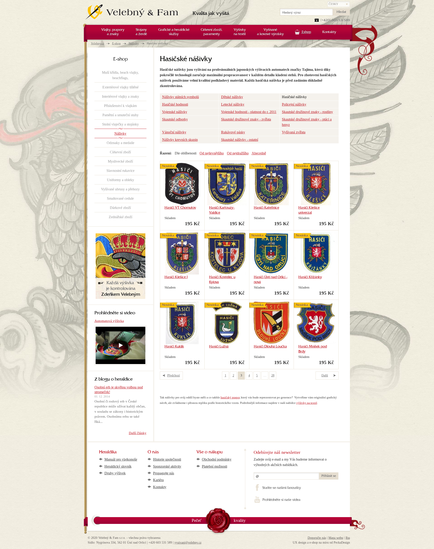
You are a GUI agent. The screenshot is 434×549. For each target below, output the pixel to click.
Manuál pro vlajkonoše (120, 459)
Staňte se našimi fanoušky (281, 488)
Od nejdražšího (238, 153)
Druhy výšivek (115, 473)
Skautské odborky (175, 119)
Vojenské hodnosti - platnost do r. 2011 (248, 112)
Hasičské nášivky (294, 97)
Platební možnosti (214, 466)
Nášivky (134, 43)
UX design (299, 542)
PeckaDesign (342, 542)
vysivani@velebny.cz (188, 542)
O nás (153, 452)
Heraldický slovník (118, 466)
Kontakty (159, 487)
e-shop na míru (319, 542)
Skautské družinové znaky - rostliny (307, 112)
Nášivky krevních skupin (180, 140)
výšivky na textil (306, 403)
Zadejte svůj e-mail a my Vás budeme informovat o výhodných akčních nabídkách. (290, 462)
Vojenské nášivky (174, 112)
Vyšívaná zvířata (293, 132)
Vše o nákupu (209, 452)
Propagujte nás (163, 473)
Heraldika (108, 452)
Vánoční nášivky (174, 132)
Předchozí (173, 375)
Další (324, 375)
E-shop (116, 43)
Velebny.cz (97, 43)
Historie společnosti (167, 459)
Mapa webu (335, 538)
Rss (348, 538)
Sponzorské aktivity (167, 466)
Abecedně (259, 153)
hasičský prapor (230, 397)
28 (272, 375)
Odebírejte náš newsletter (277, 452)
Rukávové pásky (233, 132)
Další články (137, 433)
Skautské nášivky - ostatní (239, 140)
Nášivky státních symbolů (180, 97)
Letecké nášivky (232, 104)
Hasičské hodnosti (175, 104)
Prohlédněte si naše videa (281, 500)
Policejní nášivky (294, 104)
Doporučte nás (317, 538)
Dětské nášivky (232, 97)
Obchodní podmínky (216, 459)
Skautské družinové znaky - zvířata (246, 119)
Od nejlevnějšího (212, 153)
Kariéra (158, 480)
